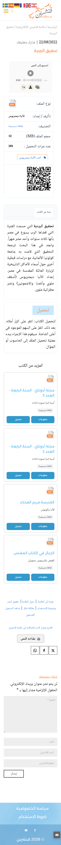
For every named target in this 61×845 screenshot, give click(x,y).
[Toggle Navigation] (6, 12)
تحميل (43, 310)
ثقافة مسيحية (15, 126)
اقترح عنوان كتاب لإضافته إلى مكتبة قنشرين (31, 628)
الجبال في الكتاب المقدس (34, 553)
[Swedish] (5, 5)
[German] (17, 5)
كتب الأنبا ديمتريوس (30, 157)
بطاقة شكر (29, 608)
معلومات (42, 419)
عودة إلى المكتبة (45, 602)
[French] (23, 5)
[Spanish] (11, 5)
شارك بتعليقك (26, 42)
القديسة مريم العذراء (37, 502)
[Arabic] (34, 5)
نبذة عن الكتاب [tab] (44, 212)
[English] (28, 5)
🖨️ (30, 638)
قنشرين (23, 839)
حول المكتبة (28, 602)
